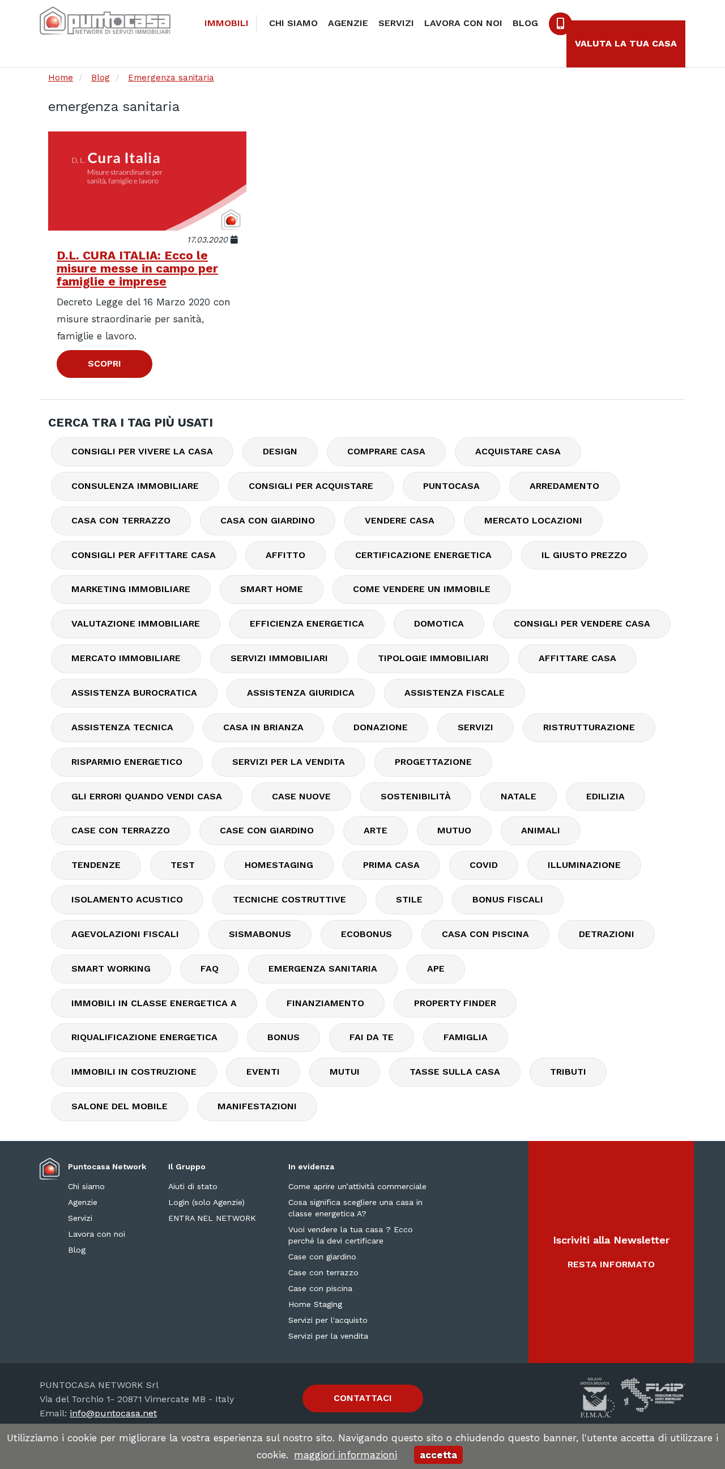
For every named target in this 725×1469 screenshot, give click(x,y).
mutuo (454, 830)
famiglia (465, 1037)
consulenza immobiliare (135, 485)
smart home (271, 589)
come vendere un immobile (422, 589)
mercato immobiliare (126, 658)
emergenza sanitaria (322, 968)
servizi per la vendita (288, 761)
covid (484, 864)
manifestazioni (257, 1106)
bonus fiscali (507, 899)
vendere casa (399, 520)
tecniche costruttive (289, 899)
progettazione (433, 761)
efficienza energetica (307, 623)
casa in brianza (263, 727)
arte (375, 830)
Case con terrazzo (323, 1272)
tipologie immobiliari (433, 658)
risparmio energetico (126, 761)
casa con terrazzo (120, 520)
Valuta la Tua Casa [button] (626, 43)
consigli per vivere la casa (142, 451)
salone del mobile (119, 1106)
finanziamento (325, 1003)
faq (210, 968)
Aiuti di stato (193, 1186)
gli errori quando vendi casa (146, 796)
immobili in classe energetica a (154, 1003)
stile (409, 899)
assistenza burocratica (134, 692)
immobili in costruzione (134, 1071)
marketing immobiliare (130, 589)
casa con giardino (267, 520)
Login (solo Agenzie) (206, 1202)
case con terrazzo (120, 830)
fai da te (371, 1037)
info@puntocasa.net (113, 1413)
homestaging (279, 864)
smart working (111, 968)
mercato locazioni (533, 520)
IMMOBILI (226, 23)
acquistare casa (518, 451)
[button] (611, 1252)
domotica (439, 623)
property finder (455, 1003)
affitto (285, 555)
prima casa (391, 864)
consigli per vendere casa (582, 623)
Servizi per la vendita (328, 1335)
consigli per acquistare (311, 485)
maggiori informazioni (345, 1455)
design (280, 451)
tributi (568, 1071)
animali (540, 830)
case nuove (301, 796)
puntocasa (451, 485)
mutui (345, 1071)
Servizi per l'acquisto (328, 1320)
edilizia (605, 796)
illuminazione (584, 864)
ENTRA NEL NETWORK (212, 1218)
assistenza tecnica (122, 727)
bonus (283, 1037)
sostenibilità (416, 796)
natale (518, 796)
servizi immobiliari (279, 658)
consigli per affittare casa (143, 555)
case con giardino (267, 830)
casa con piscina (485, 934)
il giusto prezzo (584, 555)
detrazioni (606, 934)
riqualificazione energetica (144, 1037)
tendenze (96, 864)
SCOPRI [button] (104, 363)
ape (436, 968)
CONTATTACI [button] (363, 1398)
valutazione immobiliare (135, 623)
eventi (263, 1071)
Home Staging (315, 1304)
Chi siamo (293, 23)
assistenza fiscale (454, 692)
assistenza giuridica (301, 692)
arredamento (564, 485)
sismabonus (260, 934)
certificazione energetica (423, 555)
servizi (475, 727)
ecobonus (366, 934)
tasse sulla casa (455, 1071)
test (182, 864)
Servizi (396, 23)
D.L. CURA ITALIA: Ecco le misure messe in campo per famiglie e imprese (137, 268)
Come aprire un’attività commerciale (357, 1186)
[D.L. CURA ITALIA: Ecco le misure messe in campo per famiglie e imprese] (147, 181)
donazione (380, 727)
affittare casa (577, 658)
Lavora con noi (463, 23)
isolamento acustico (127, 899)
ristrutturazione (589, 727)
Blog (525, 23)
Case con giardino (322, 1256)
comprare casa (386, 451)
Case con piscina (320, 1288)
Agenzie (348, 23)
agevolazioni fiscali (125, 934)
